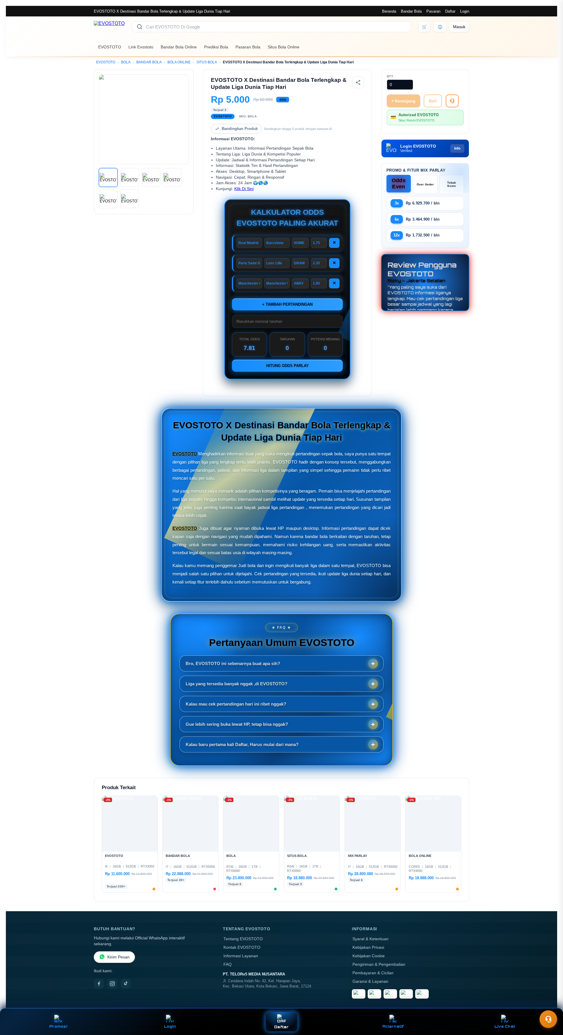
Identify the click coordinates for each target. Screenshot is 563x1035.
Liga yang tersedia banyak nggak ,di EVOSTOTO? (236, 683)
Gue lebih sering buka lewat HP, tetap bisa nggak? (237, 724)
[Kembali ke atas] (550, 1005)
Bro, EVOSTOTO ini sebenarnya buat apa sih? (233, 663)
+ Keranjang (403, 101)
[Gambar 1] (108, 177)
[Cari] (140, 27)
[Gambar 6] (129, 199)
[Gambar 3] (151, 177)
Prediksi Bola (216, 47)
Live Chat (504, 1026)
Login (464, 11)
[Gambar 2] (129, 177)
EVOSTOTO (109, 47)
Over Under (425, 184)
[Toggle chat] (548, 1019)
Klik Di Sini (244, 189)
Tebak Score (451, 184)
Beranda (389, 11)
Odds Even (399, 183)
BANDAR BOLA (149, 62)
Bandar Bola (411, 11)
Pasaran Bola (247, 47)
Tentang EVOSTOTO (243, 939)
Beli (433, 101)
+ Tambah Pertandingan (287, 304)
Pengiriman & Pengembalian (378, 964)
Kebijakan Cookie (368, 956)
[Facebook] (99, 984)
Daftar (450, 11)
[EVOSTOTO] (109, 27)
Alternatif (393, 1026)
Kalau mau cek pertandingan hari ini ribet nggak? (236, 703)
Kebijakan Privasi (368, 947)
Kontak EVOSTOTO (241, 947)
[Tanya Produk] (452, 100)
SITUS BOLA (206, 62)
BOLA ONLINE (179, 62)
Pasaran (433, 11)
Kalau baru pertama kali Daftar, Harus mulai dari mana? (242, 744)
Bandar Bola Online (179, 47)
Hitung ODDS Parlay (287, 365)
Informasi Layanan (240, 956)
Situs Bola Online (283, 47)
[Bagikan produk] (358, 82)
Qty (390, 76)
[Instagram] (112, 984)
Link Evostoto (140, 47)
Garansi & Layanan (370, 981)
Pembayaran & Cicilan (373, 973)
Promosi (58, 1026)
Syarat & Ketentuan (370, 939)
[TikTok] (126, 984)
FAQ (227, 964)
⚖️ (439, 26)
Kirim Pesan (118, 957)
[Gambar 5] (108, 199)
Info (457, 148)
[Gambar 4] (172, 177)
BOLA (125, 62)
